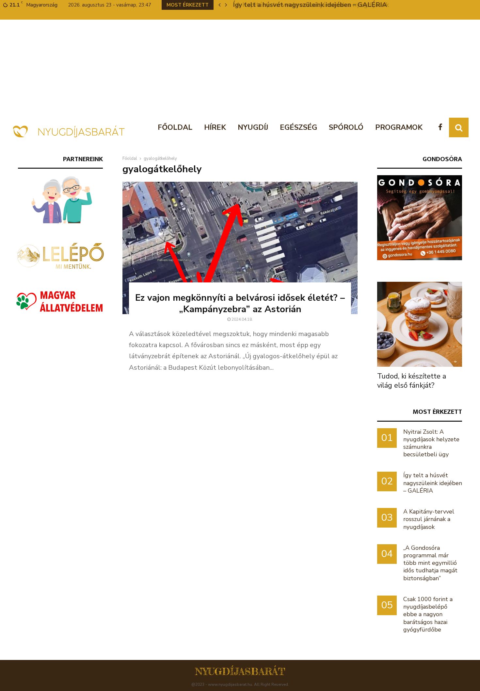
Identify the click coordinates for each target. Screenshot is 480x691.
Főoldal (175, 127)
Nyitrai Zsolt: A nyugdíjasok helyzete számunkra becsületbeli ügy (431, 443)
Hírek (215, 127)
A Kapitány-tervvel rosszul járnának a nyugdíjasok (308, 4)
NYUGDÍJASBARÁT (240, 671)
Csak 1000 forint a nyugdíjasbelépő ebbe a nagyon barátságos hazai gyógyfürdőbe (428, 614)
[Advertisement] (240, 68)
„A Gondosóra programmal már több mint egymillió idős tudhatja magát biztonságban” (430, 563)
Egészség (298, 127)
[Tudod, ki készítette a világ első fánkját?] (419, 324)
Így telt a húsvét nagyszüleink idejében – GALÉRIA (432, 482)
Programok (399, 127)
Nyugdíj (253, 127)
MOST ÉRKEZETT (437, 411)
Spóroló (346, 127)
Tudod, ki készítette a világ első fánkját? (411, 380)
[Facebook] (442, 127)
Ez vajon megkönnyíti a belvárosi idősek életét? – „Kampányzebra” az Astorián (240, 303)
